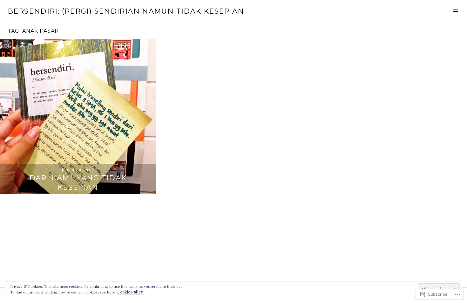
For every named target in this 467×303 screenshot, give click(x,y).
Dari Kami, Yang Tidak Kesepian (78, 183)
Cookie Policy (130, 291)
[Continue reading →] (78, 116)
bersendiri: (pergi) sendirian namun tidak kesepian (126, 11)
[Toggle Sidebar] (455, 11)
